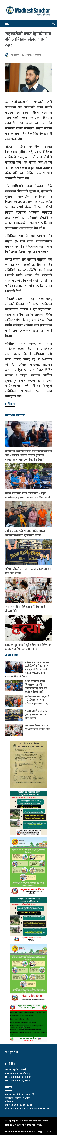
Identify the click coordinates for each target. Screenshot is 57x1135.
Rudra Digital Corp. (41, 1132)
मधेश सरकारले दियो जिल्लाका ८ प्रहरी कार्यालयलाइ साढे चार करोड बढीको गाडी (27, 495)
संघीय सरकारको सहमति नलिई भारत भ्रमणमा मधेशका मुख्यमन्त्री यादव (25, 533)
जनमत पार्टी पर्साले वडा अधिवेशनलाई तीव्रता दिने (25, 609)
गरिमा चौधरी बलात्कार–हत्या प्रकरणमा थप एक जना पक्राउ (28, 571)
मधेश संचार (15, 55)
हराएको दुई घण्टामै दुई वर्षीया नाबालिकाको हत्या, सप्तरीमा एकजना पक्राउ (28, 647)
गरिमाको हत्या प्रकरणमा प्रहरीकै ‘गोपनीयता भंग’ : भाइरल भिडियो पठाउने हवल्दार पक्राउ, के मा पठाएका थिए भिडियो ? (28, 455)
